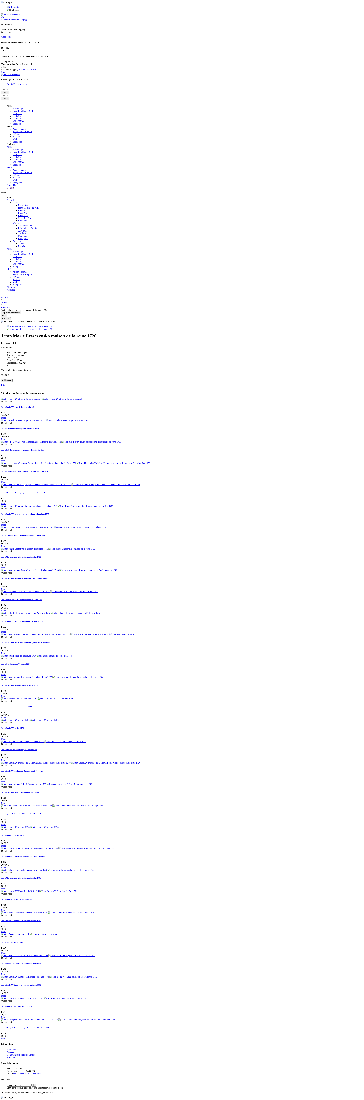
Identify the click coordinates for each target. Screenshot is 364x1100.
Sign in (4, 72)
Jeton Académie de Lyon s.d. (12, 942)
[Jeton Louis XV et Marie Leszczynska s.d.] (41, 399)
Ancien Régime (20, 129)
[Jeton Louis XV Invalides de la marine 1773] (43, 998)
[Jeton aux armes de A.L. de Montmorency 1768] (46, 784)
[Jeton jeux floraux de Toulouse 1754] (36, 656)
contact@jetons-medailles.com (27, 1073)
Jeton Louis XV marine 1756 (12, 728)
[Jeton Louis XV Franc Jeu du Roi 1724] (39, 891)
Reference (6, 343)
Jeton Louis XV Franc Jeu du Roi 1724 (16, 899)
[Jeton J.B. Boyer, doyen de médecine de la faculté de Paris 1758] (61, 442)
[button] (9, 106)
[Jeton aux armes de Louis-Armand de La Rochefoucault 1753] (59, 570)
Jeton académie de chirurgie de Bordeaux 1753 (20, 429)
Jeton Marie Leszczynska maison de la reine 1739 (21, 921)
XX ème (16, 136)
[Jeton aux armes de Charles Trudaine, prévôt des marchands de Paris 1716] (70, 634)
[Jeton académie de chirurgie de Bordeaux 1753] (45, 420)
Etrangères (17, 142)
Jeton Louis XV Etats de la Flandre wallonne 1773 (21, 985)
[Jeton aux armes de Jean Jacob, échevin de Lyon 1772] (52, 677)
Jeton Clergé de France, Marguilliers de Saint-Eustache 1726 (25, 1028)
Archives (17, 241)
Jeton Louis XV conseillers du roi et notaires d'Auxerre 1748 (25, 856)
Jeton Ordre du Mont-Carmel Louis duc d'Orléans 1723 (23, 535)
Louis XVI (17, 118)
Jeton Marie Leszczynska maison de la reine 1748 (21, 878)
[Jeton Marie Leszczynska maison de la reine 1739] (47, 912)
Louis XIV (17, 113)
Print (3, 385)
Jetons (9, 147)
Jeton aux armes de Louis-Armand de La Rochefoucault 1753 (25, 578)
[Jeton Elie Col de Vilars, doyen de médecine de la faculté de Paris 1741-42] (70, 484)
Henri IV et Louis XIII (23, 111)
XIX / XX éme (19, 121)
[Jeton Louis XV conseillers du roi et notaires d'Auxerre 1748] (58, 848)
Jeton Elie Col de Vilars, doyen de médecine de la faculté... (24, 493)
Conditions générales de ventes (21, 1055)
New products (13, 1049)
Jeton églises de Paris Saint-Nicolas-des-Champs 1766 (22, 814)
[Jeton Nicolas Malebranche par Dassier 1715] (43, 741)
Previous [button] (6, 319)
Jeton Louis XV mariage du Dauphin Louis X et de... (22, 771)
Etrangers (17, 124)
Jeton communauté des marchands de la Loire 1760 (21, 600)
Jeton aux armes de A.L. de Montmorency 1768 (20, 792)
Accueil (10, 200)
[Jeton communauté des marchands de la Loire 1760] (49, 591)
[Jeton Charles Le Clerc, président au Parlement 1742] (50, 613)
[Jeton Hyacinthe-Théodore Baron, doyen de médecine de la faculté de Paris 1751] (76, 463)
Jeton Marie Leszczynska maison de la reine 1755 (21, 557)
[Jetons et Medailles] (10, 14)
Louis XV (17, 116)
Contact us (11, 1052)
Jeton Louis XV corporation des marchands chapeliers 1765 (25, 514)
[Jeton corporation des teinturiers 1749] (37, 698)
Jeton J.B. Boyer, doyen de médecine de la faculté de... (22, 450)
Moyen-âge (18, 108)
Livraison (11, 287)
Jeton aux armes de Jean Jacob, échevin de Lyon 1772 (22, 685)
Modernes (17, 139)
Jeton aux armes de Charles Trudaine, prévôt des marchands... (26, 642)
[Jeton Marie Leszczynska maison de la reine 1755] (48, 549)
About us (11, 290)
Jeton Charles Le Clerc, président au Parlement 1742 (22, 621)
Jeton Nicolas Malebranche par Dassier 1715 (19, 750)
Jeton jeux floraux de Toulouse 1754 (15, 664)
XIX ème (17, 134)
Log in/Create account (17, 84)
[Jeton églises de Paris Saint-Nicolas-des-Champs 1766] (52, 805)
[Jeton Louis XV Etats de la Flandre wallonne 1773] (49, 977)
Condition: (6, 347)
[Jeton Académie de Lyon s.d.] (29, 934)
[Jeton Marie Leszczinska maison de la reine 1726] (30, 326)
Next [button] (4, 316)
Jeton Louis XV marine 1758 (12, 835)
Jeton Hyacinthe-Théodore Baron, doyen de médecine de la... (25, 471)
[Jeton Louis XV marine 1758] (30, 827)
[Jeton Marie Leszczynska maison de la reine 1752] (48, 955)
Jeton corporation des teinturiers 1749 (16, 707)
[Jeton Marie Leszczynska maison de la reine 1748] (47, 870)
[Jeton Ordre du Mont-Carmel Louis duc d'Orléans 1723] (53, 527)
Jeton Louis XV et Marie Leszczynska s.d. (17, 407)
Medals (10, 167)
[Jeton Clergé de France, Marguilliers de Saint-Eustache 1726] (58, 1019)
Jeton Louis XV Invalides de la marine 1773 (18, 1006)
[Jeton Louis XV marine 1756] (30, 720)
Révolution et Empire (22, 131)
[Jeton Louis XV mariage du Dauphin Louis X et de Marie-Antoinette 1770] (70, 763)
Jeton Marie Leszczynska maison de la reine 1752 (21, 963)
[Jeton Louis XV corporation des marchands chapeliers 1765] (57, 506)
